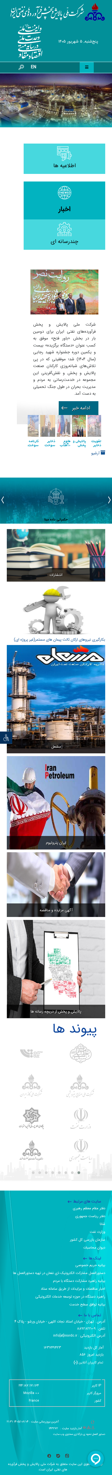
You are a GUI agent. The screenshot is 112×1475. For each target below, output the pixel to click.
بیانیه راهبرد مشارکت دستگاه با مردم (79, 1281)
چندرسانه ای (64, 241)
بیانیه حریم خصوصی (90, 1265)
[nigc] (31, 1086)
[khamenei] (80, 1053)
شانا (102, 1224)
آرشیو (96, 453)
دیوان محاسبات (94, 1247)
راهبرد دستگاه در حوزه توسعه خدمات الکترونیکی (70, 1296)
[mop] (80, 1118)
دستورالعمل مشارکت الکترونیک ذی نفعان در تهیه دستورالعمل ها (59, 1273)
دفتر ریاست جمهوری (90, 1216)
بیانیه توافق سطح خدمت (87, 1304)
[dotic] (31, 1118)
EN (33, 67)
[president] (80, 1151)
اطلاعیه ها (64, 165)
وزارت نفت (97, 1232)
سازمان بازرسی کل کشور (87, 1240)
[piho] (31, 1151)
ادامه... (78, 408)
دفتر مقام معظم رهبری (89, 1208)
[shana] (31, 1053)
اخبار (64, 209)
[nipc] (80, 1086)
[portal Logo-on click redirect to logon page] (57, 12)
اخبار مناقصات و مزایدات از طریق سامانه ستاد (73, 1289)
